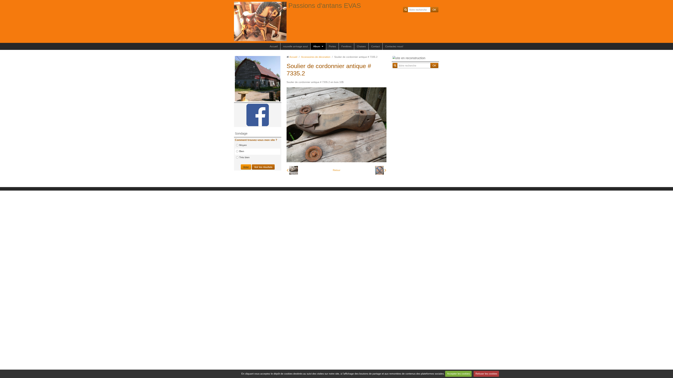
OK (434, 9)
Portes (332, 46)
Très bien (244, 157)
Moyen (243, 145)
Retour (336, 170)
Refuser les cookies (486, 373)
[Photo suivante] (380, 170)
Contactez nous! (394, 46)
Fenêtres (346, 46)
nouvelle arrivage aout (295, 46)
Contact (375, 46)
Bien (241, 151)
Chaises (361, 46)
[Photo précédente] (292, 170)
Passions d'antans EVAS (324, 5)
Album (316, 46)
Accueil (274, 46)
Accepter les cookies (458, 373)
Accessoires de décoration (315, 56)
